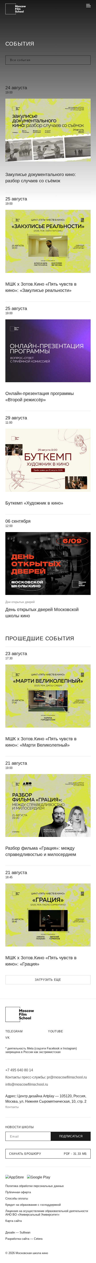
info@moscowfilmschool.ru (26, 1084)
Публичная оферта (18, 1192)
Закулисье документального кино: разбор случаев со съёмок (40, 177)
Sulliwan (25, 1232)
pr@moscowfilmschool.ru (67, 1077)
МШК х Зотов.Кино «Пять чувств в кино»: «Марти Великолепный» (41, 741)
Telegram (14, 1031)
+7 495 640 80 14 (19, 1070)
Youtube (55, 1031)
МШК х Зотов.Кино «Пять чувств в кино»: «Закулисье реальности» (41, 287)
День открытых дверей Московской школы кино (42, 612)
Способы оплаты (16, 1198)
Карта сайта (13, 1221)
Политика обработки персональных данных (34, 1186)
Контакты (12, 1107)
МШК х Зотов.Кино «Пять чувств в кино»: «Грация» (41, 960)
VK (7, 1037)
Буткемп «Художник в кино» (34, 503)
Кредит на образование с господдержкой (33, 1204)
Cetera (38, 1238)
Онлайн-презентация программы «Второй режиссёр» (39, 396)
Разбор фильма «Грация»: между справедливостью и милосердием (40, 851)
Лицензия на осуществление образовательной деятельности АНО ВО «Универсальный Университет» (46, 1212)
